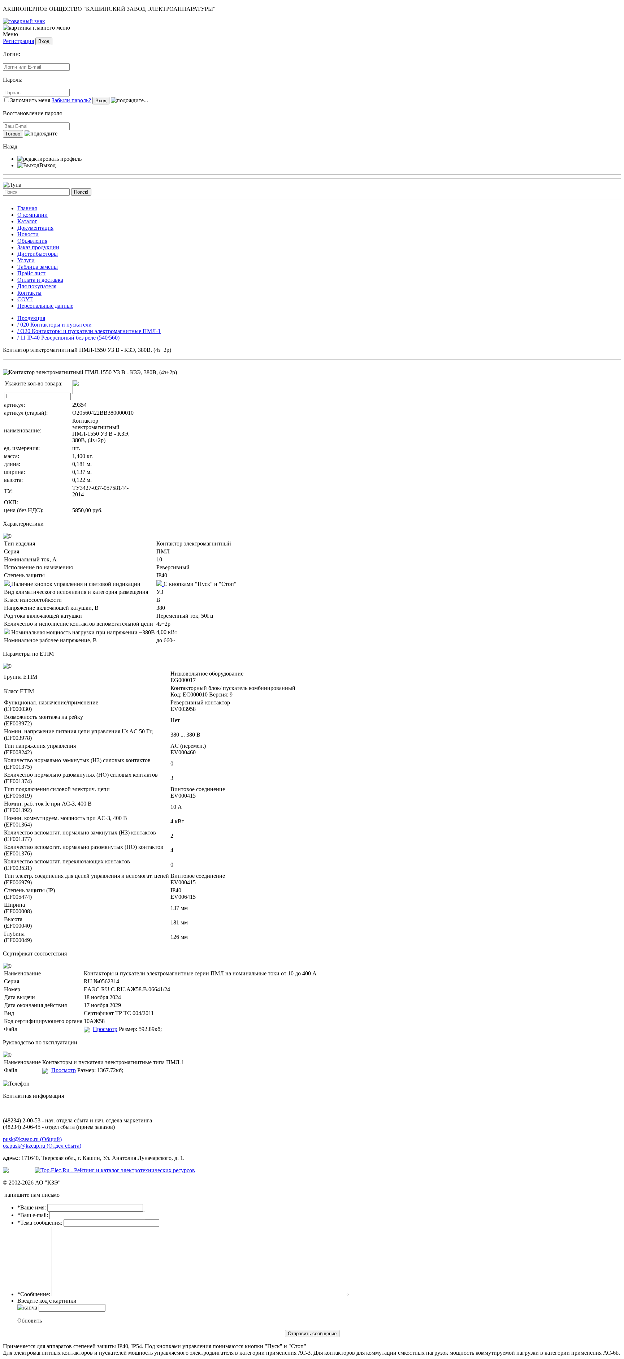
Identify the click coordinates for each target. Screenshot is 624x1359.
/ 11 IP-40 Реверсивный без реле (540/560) (68, 338)
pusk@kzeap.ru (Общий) (32, 1139)
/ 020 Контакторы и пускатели (54, 325)
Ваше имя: (31, 1207)
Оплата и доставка (40, 280)
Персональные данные (45, 306)
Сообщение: (33, 1294)
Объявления (32, 241)
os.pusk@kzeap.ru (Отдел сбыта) (42, 1146)
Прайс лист (31, 273)
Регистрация (18, 41)
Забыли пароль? (71, 100)
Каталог (27, 221)
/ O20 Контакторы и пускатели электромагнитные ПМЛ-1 (89, 331)
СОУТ (25, 299)
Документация (35, 228)
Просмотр (105, 1029)
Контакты (29, 293)
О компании (32, 215)
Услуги (26, 260)
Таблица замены (37, 267)
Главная (27, 208)
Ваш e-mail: (32, 1215)
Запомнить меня (30, 100)
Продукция (31, 318)
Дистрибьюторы (37, 254)
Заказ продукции (38, 247)
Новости (28, 234)
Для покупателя (36, 286)
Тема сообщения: (39, 1223)
